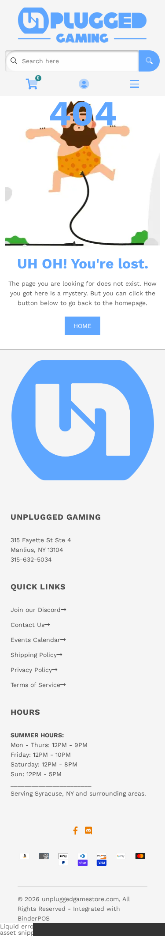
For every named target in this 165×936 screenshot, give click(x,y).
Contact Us (27, 624)
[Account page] (84, 85)
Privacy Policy (31, 669)
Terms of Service (35, 684)
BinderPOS (34, 918)
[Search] (149, 61)
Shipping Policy (34, 654)
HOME (82, 325)
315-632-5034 (31, 559)
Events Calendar (35, 639)
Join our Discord (36, 609)
